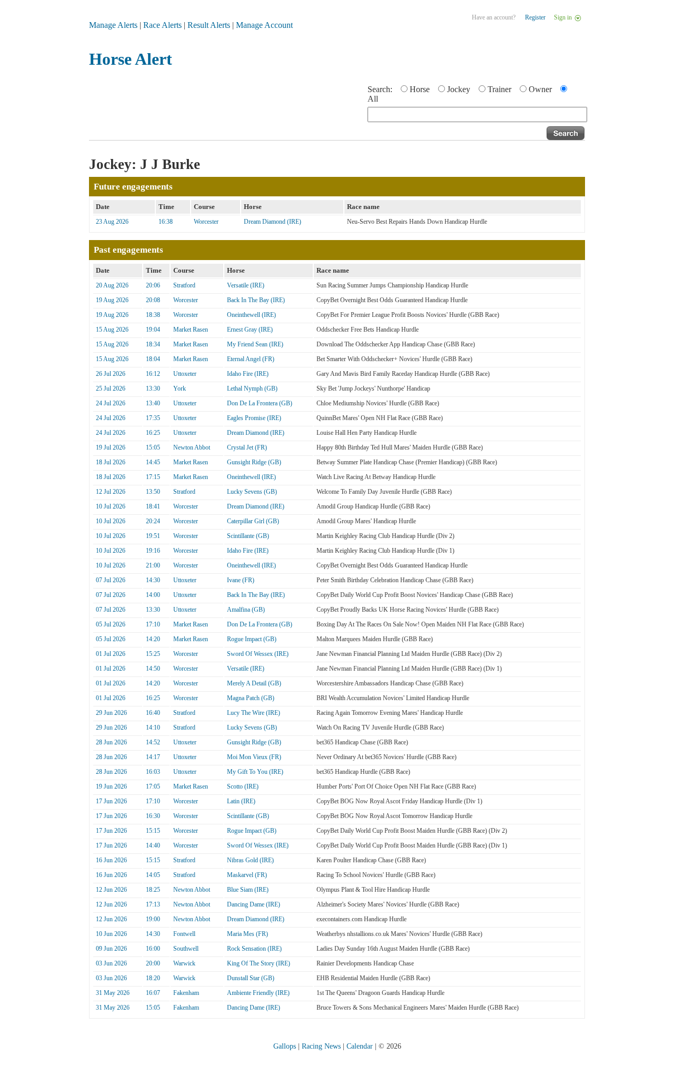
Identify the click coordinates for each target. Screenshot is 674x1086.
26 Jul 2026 (110, 373)
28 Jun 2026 (111, 742)
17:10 (153, 624)
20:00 (153, 963)
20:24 (153, 521)
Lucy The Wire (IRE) (253, 712)
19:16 (153, 550)
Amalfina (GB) (246, 609)
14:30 (153, 580)
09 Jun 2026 (111, 948)
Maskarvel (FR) (247, 875)
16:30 (153, 816)
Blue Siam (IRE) (248, 889)
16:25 (153, 432)
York (179, 388)
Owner (540, 89)
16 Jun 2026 (111, 860)
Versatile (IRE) (245, 285)
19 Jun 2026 (111, 786)
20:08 (153, 300)
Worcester (206, 221)
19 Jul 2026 (110, 447)
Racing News (321, 1046)
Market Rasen (190, 329)
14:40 (153, 845)
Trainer (499, 89)
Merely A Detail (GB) (254, 683)
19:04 (153, 329)
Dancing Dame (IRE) (253, 904)
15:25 (153, 653)
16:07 (153, 993)
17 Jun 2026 (111, 801)
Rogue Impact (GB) (251, 639)
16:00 (153, 948)
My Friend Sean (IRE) (255, 344)
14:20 (153, 639)
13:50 (153, 491)
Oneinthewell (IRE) (251, 314)
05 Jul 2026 (110, 624)
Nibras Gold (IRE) (250, 860)
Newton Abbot (191, 447)
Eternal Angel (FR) (250, 359)
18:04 (153, 359)
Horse (420, 89)
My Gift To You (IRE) (255, 771)
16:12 (153, 373)
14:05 (153, 875)
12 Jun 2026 (111, 889)
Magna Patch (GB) (250, 698)
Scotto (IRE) (243, 786)
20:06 (153, 285)
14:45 (153, 462)
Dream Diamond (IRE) (272, 221)
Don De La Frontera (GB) (259, 403)
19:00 (153, 919)
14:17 (153, 757)
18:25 (153, 889)
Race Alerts (162, 25)
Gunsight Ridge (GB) (254, 462)
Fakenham (186, 993)
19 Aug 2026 (112, 300)
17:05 (153, 786)
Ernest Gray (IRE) (250, 329)
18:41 (153, 506)
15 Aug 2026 (112, 329)
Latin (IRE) (241, 801)
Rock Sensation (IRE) (254, 948)
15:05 (153, 447)
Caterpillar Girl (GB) (253, 521)
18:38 (153, 314)
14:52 (153, 742)
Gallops (284, 1046)
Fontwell (184, 934)
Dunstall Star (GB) (250, 978)
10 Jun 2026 (111, 934)
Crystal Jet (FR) (247, 447)
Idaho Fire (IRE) (248, 373)
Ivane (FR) (240, 580)
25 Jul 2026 (110, 388)
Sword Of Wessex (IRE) (258, 653)
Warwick (184, 963)
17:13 (153, 904)
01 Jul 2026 (110, 653)
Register (535, 17)
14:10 (153, 727)
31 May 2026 (113, 993)
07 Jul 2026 (110, 580)
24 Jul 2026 (110, 403)
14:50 (153, 668)
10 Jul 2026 (110, 506)
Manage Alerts (113, 25)
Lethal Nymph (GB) (252, 388)
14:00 (153, 595)
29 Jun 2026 (111, 712)
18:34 (153, 344)
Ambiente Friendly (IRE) (258, 993)
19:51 (153, 536)
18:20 (153, 978)
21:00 (153, 565)
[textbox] (477, 114)
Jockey (458, 89)
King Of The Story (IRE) (258, 963)
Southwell (186, 948)
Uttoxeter (184, 373)
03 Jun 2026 (111, 963)
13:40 (153, 403)
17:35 (153, 418)
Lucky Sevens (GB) (252, 491)
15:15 (153, 830)
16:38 (165, 221)
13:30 (153, 388)
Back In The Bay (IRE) (256, 300)
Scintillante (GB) (248, 536)
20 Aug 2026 (112, 285)
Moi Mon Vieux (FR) (254, 757)
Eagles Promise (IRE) (254, 418)
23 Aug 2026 (112, 221)
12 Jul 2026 (110, 491)
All (373, 98)
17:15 (153, 477)
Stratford (184, 285)
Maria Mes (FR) (247, 934)
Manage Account (264, 25)
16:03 (153, 771)
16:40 (153, 712)
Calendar (359, 1046)
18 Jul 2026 (110, 462)
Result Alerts (208, 25)
